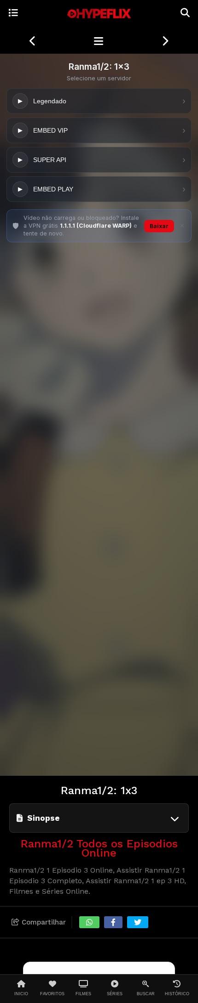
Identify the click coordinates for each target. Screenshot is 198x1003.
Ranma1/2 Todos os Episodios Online (99, 848)
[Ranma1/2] (98, 41)
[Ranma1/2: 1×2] (32, 41)
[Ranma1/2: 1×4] (165, 41)
